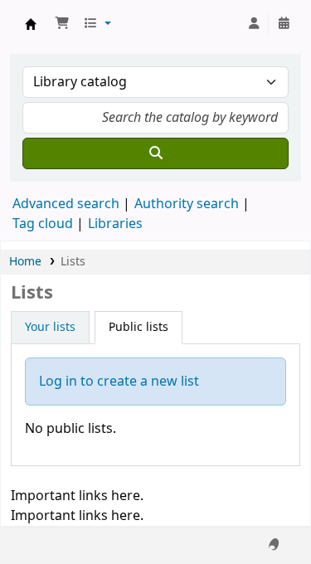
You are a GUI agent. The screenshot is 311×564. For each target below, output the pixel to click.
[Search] (155, 153)
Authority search (186, 204)
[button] (62, 24)
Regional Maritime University (30, 24)
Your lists (50, 327)
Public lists (138, 327)
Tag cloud (42, 224)
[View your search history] (284, 24)
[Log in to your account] (254, 24)
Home (25, 261)
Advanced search (65, 204)
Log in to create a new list (119, 381)
